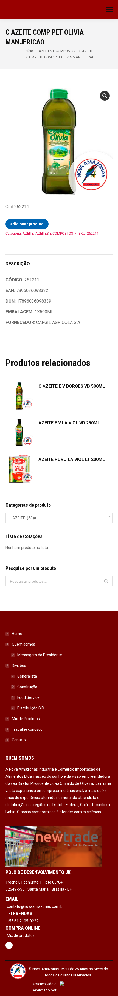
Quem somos (23, 644)
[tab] (59, 261)
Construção (27, 687)
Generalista (27, 676)
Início (29, 51)
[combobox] (59, 518)
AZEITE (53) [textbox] (23, 518)
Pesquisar (106, 581)
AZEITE (87, 51)
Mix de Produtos (26, 719)
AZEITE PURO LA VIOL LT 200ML (71, 459)
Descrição (17, 263)
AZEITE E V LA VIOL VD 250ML (69, 422)
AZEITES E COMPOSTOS (58, 51)
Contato (19, 740)
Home (17, 633)
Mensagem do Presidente (39, 655)
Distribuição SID (30, 708)
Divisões (19, 665)
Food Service (28, 697)
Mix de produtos (21, 935)
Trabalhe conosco (27, 729)
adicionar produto (27, 224)
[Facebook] (9, 946)
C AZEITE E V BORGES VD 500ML (71, 386)
